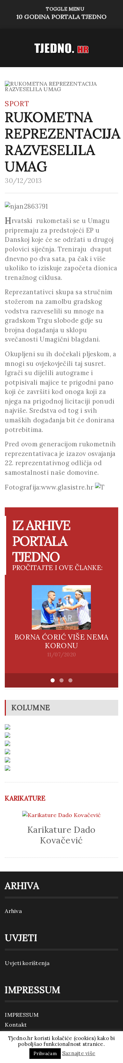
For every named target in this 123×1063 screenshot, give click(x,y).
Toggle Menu (61, 13)
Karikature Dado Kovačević (61, 835)
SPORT (17, 103)
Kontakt (16, 1024)
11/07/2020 (61, 655)
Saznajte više (78, 1053)
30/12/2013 (23, 180)
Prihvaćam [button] (45, 1053)
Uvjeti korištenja (27, 963)
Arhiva (13, 910)
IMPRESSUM (22, 1014)
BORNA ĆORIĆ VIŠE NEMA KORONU (61, 641)
